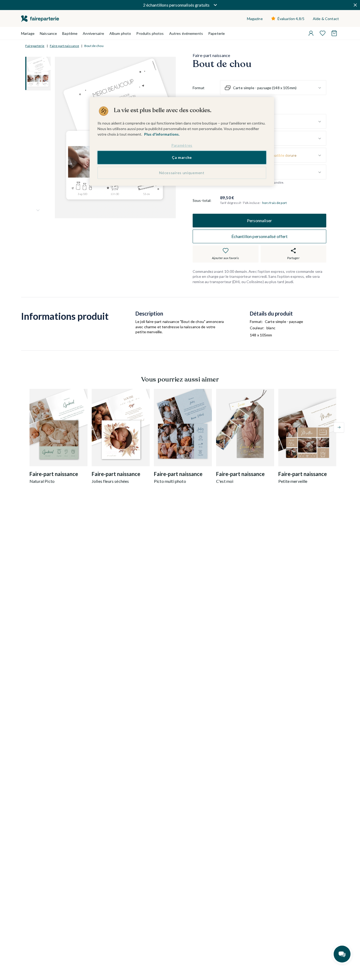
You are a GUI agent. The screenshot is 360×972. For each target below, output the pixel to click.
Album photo (120, 33)
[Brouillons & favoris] (322, 33)
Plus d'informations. (161, 134)
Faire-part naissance (64, 46)
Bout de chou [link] (93, 46)
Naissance (48, 33)
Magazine (255, 18)
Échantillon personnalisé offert (259, 236)
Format (199, 87)
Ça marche (182, 157)
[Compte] (311, 33)
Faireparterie (35, 46)
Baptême (69, 33)
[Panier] (334, 33)
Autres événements (186, 33)
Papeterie (216, 33)
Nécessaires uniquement (181, 173)
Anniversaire (93, 33)
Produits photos (150, 33)
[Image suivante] (38, 210)
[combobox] (273, 87)
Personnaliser (259, 220)
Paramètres (181, 145)
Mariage (28, 33)
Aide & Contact (326, 18)
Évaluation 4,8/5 (291, 18)
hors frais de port (274, 203)
